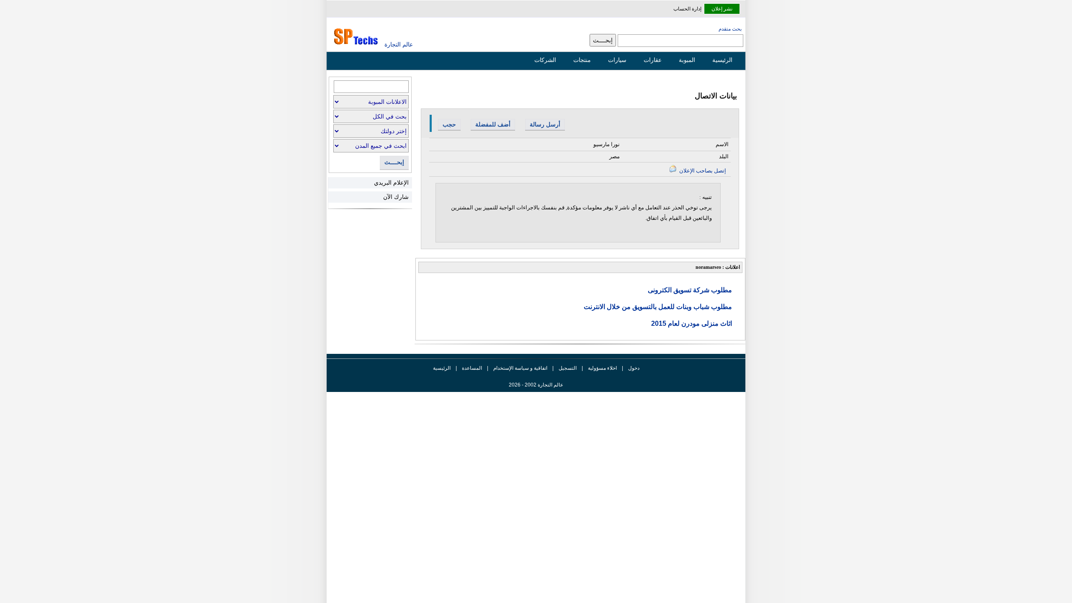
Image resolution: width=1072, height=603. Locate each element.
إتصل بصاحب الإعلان (702, 171)
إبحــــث (394, 162)
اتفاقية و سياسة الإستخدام (519, 368)
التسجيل (568, 368)
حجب (449, 124)
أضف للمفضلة (492, 124)
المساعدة (472, 368)
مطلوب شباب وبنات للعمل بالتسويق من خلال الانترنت (658, 306)
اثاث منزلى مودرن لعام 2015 (691, 323)
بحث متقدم (730, 29)
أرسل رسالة (545, 124)
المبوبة (687, 60)
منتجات (582, 60)
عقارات (653, 60)
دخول (633, 368)
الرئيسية (722, 60)
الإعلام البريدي (391, 182)
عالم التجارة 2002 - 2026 (536, 385)
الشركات (545, 60)
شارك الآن (396, 196)
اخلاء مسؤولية (602, 368)
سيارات (617, 60)
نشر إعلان (721, 9)
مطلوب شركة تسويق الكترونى (690, 290)
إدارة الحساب (687, 9)
